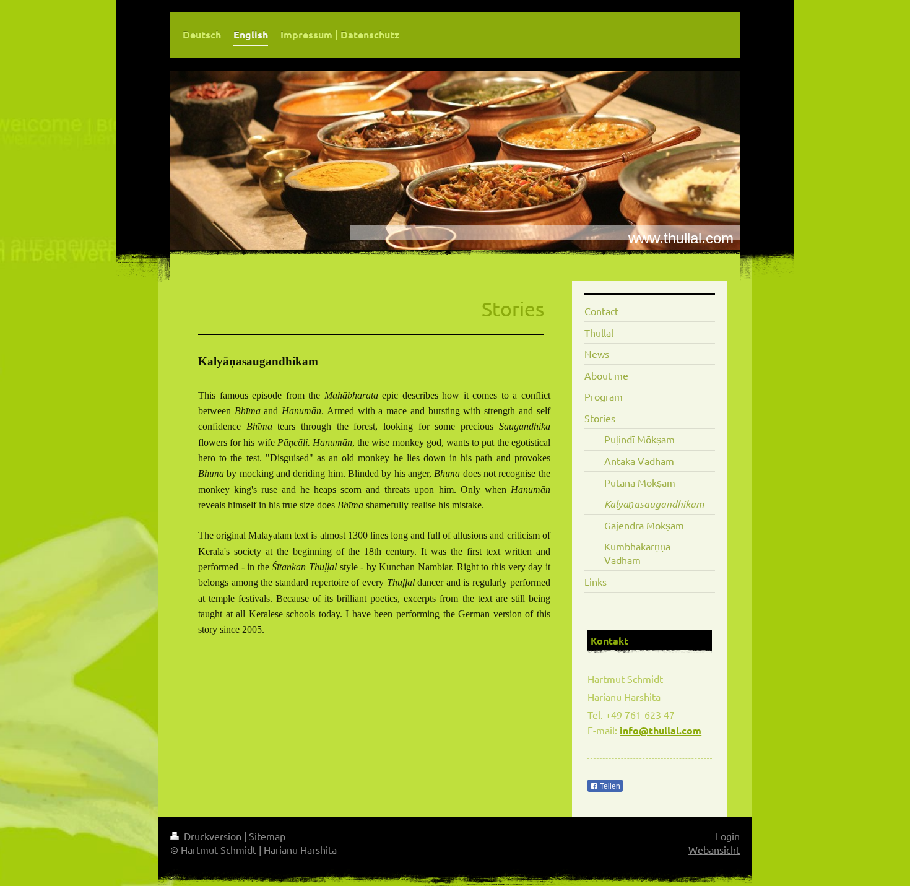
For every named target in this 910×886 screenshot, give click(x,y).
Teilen (609, 786)
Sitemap (267, 836)
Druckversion (212, 836)
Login (728, 836)
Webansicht (714, 849)
